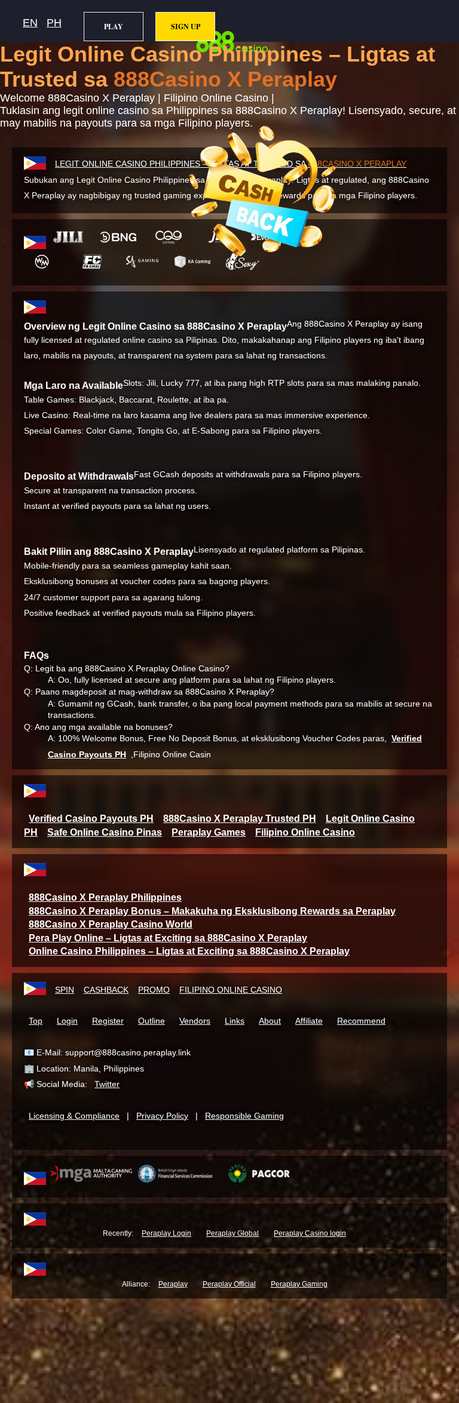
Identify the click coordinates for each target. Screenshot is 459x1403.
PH (54, 23)
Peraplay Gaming (299, 1284)
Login (67, 1021)
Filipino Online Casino (305, 832)
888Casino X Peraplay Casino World (110, 924)
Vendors (194, 1021)
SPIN (64, 989)
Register (108, 1021)
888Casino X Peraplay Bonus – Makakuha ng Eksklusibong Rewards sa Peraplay (212, 911)
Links (234, 1021)
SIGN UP (185, 27)
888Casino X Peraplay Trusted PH (239, 818)
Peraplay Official (229, 1284)
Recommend (361, 1021)
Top (35, 1021)
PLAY (113, 27)
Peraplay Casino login (310, 1233)
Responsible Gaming (244, 1115)
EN (30, 23)
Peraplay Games (209, 832)
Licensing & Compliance (74, 1115)
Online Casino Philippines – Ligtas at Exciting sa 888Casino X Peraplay (189, 951)
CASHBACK (106, 989)
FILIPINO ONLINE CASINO (230, 989)
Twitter (107, 1084)
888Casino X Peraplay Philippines (105, 897)
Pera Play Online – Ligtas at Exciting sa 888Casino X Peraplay (168, 938)
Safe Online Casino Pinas (104, 832)
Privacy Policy (162, 1115)
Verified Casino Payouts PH (91, 818)
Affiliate (309, 1021)
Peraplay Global (232, 1233)
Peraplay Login (166, 1233)
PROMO (154, 989)
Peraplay (173, 1284)
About (270, 1021)
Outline (151, 1021)
